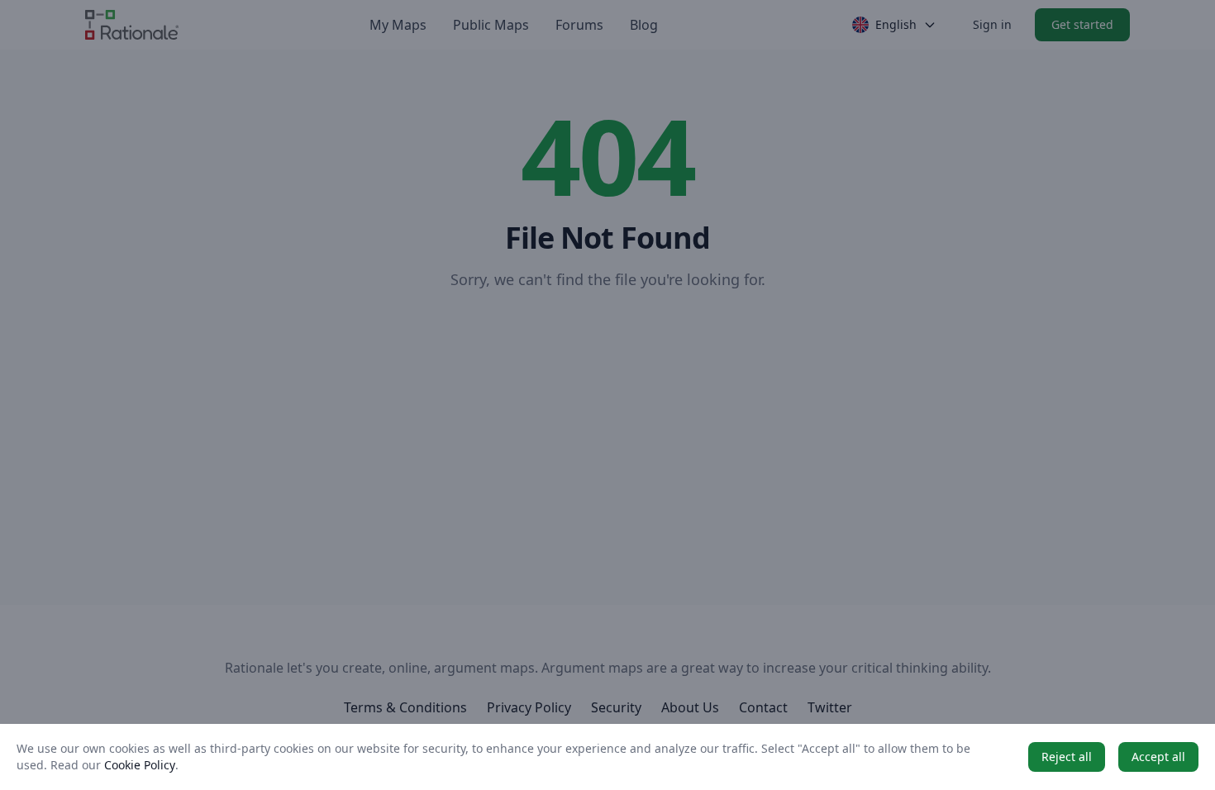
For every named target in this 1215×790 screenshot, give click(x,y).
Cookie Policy (139, 765)
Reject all (1066, 756)
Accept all (1158, 756)
